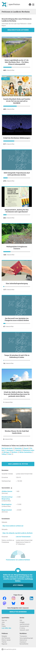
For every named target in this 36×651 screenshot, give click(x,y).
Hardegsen (10, 450)
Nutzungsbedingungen (26, 638)
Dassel (26, 448)
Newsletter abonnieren (18, 612)
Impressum (23, 642)
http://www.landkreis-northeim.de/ (13, 526)
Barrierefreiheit (24, 644)
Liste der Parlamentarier (23, 536)
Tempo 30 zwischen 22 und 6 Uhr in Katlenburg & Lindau (16, 356)
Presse (4, 626)
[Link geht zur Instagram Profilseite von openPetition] (13, 598)
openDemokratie (24, 624)
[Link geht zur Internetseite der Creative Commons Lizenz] (3, 649)
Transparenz (23, 636)
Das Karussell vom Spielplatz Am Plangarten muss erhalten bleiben (17, 319)
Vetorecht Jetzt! (24, 630)
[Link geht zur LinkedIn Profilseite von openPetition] (31, 598)
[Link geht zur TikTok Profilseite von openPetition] (22, 598)
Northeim (15, 452)
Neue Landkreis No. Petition (18, 464)
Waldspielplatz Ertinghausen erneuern (16, 248)
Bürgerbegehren (7, 504)
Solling (4, 454)
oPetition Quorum (7, 491)
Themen (4, 642)
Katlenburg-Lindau (28, 450)
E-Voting (22, 628)
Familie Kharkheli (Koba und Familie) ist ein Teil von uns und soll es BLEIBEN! (16, 101)
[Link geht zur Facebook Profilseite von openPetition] (4, 598)
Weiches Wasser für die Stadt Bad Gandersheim (17, 432)
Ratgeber (4, 636)
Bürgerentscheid (7, 510)
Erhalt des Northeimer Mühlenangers (16, 138)
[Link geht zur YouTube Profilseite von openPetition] (22, 603)
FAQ (21, 620)
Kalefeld (18, 450)
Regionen (4, 644)
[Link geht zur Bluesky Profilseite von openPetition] (13, 603)
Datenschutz (23, 640)
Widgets (22, 622)
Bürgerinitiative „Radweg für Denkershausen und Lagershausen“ (17, 211)
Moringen (7, 452)
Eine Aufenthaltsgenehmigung (17, 283)
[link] (33, 4)
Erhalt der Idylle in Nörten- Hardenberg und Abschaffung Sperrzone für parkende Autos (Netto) (17, 394)
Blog (3, 624)
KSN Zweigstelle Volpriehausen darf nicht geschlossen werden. (17, 174)
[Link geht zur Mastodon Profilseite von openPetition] (4, 603)
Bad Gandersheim (7, 448)
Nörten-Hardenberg (26, 452)
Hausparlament (24, 626)
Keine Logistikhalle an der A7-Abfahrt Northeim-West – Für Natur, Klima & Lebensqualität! (17, 62)
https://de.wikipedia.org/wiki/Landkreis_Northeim (18, 533)
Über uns (4, 620)
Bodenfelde (18, 448)
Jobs (3, 622)
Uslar (10, 454)
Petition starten (6, 640)
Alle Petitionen (6, 638)
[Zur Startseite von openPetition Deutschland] (11, 4)
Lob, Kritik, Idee (6, 628)
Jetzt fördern (18, 585)
